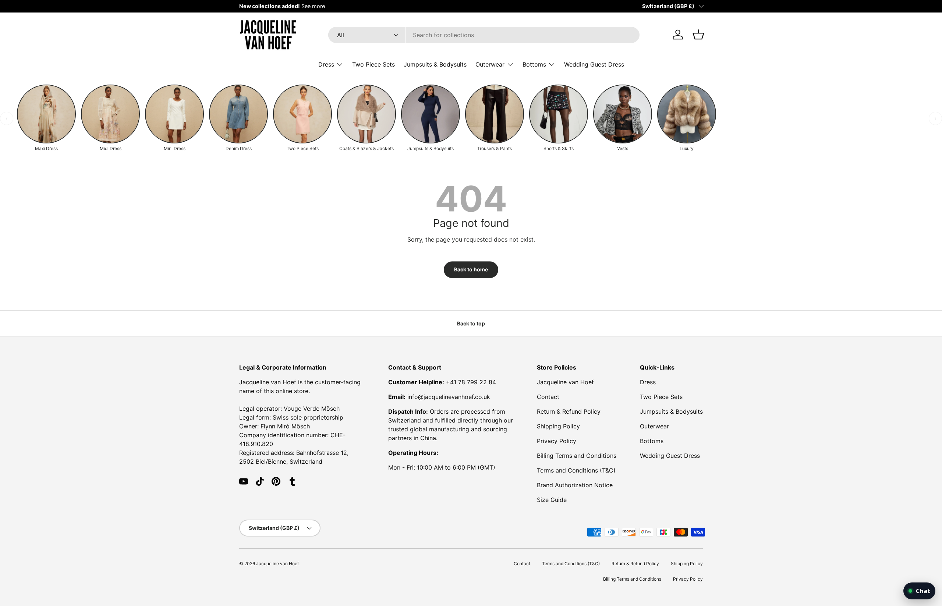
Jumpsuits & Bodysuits (435, 64)
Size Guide (552, 499)
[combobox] (484, 35)
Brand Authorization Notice (575, 485)
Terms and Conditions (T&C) (576, 470)
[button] (698, 34)
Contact (548, 396)
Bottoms (534, 64)
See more (313, 6)
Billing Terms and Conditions (576, 455)
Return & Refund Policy (569, 411)
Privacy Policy (556, 441)
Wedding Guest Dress (594, 64)
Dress (326, 64)
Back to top (471, 323)
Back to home (471, 269)
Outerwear (489, 64)
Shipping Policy (558, 426)
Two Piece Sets (373, 64)
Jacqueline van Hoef (565, 382)
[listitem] (46, 118)
